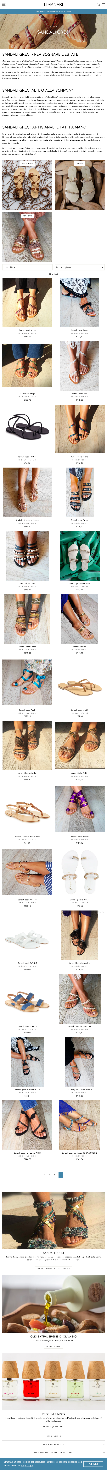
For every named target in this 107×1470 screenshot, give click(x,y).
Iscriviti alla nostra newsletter (53, 1453)
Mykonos (5, 78)
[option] (53, 11)
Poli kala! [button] (93, 1464)
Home (52, 26)
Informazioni (53, 1436)
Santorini (15, 78)
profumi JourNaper (53, 1427)
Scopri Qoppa (53, 1346)
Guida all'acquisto (53, 1444)
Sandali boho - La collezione (53, 1269)
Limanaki (53, 4)
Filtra (12, 267)
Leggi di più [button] (27, 1465)
